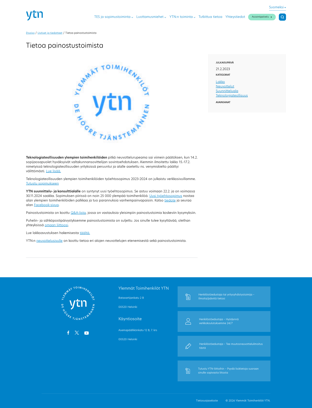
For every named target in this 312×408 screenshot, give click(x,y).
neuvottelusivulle (49, 241)
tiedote (170, 200)
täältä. (85, 233)
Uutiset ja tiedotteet (50, 33)
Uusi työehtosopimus (165, 196)
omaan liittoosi (56, 225)
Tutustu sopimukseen (42, 183)
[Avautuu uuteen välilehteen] (68, 333)
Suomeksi (276, 7)
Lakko (220, 82)
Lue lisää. (53, 171)
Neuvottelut (225, 86)
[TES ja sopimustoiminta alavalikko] (132, 17)
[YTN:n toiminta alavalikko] (194, 17)
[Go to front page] (78, 319)
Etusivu (30, 33)
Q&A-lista (78, 213)
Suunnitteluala (227, 91)
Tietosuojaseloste (207, 401)
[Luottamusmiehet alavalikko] (165, 17)
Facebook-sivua (46, 205)
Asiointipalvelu (260, 17)
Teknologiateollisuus (232, 95)
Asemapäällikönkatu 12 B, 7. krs (137, 330)
